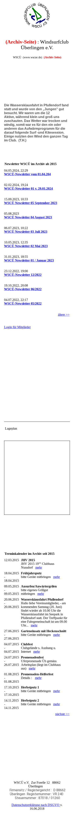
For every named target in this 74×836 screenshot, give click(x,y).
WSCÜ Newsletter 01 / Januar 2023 (29, 260)
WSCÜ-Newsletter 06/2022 (23, 289)
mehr (38, 567)
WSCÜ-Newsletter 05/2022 (23, 303)
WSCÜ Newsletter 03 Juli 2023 (25, 231)
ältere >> (63, 314)
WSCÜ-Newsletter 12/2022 (23, 274)
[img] (37, 15)
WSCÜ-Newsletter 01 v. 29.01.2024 (28, 188)
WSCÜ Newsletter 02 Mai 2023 (26, 246)
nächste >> (62, 714)
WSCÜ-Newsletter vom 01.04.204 (27, 174)
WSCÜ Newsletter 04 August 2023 (28, 217)
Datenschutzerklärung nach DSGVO (36, 805)
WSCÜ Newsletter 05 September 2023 (30, 203)
